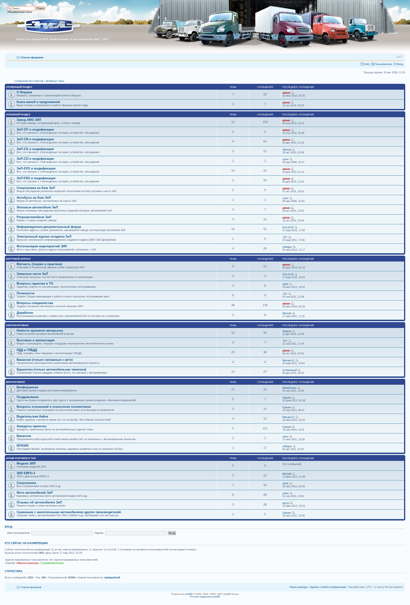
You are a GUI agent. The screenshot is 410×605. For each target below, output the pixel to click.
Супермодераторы (52, 563)
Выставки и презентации (36, 340)
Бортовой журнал (18, 259)
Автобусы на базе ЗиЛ (34, 197)
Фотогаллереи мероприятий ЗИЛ (42, 246)
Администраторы (27, 563)
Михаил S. (288, 360)
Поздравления (28, 397)
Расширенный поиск (20, 11)
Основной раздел (18, 114)
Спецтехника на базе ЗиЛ (36, 188)
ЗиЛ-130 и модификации (35, 139)
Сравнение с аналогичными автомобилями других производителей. (69, 512)
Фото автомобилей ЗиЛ (35, 492)
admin (286, 92)
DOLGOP (288, 227)
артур (285, 503)
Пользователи (383, 64)
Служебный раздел (19, 87)
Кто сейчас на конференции (26, 543)
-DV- (285, 237)
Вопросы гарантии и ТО (35, 283)
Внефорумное (15, 382)
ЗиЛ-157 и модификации (35, 129)
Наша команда (298, 587)
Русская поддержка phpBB (205, 596)
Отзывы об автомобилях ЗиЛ (39, 502)
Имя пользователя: (18, 532)
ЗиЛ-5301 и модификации (36, 178)
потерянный (289, 370)
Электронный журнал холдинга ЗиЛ (44, 236)
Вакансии (24, 436)
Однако (286, 397)
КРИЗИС (23, 445)
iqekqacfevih (112, 577)
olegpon (286, 331)
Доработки (25, 312)
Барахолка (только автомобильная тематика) (51, 369)
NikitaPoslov (289, 387)
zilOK (285, 284)
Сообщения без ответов (28, 81)
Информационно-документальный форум (49, 227)
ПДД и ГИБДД (27, 350)
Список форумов (32, 57)
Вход (400, 64)
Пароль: (99, 532)
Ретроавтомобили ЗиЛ (34, 217)
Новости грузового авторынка (40, 330)
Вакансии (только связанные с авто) (45, 359)
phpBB (189, 594)
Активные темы (55, 81)
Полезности (25, 293)
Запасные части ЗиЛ (32, 274)
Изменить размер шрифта (399, 56)
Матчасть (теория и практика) (39, 264)
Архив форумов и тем (21, 458)
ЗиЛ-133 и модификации (35, 158)
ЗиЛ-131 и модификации (35, 149)
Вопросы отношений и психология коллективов (54, 406)
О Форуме (24, 92)
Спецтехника (26, 483)
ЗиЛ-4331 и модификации (36, 168)
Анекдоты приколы (32, 426)
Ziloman (286, 149)
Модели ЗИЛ (26, 463)
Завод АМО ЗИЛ (29, 120)
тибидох (287, 246)
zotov (285, 159)
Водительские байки (32, 416)
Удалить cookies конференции (328, 587)
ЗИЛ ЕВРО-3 (26, 473)
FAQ (366, 64)
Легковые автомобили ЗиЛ (37, 207)
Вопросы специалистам (35, 303)
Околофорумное (17, 325)
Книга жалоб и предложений (38, 102)
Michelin (287, 313)
